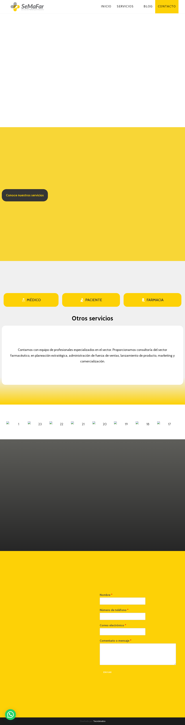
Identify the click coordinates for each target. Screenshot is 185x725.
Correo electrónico (113, 625)
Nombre (106, 595)
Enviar (107, 672)
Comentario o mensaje (115, 640)
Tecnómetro (99, 721)
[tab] (31, 300)
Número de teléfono (114, 610)
